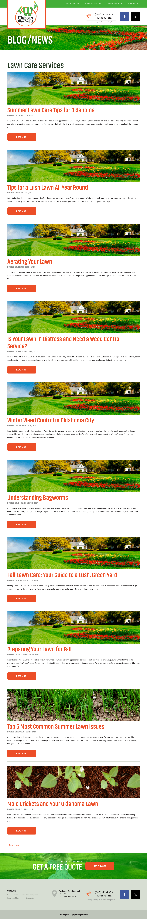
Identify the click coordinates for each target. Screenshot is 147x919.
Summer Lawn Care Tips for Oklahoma (51, 110)
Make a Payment (93, 4)
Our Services (72, 4)
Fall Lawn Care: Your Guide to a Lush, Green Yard (62, 575)
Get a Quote (100, 866)
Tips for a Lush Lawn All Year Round (47, 187)
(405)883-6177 (103, 17)
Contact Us (134, 4)
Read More (22, 137)
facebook (124, 16)
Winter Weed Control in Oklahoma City (50, 420)
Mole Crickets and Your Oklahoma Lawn (52, 803)
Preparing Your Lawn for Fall (39, 649)
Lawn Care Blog (115, 4)
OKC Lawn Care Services (16, 895)
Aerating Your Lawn (29, 261)
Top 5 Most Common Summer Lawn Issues (55, 726)
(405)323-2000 (104, 14)
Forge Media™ (82, 915)
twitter (135, 16)
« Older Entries (13, 845)
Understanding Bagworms (37, 497)
